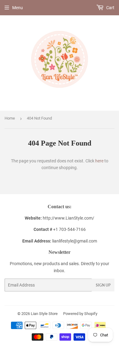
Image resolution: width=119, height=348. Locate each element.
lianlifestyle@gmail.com (59, 241)
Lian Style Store (44, 313)
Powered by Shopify (80, 313)
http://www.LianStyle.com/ (68, 218)
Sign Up (103, 285)
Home (10, 118)
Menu (17, 7)
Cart (109, 7)
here (99, 160)
